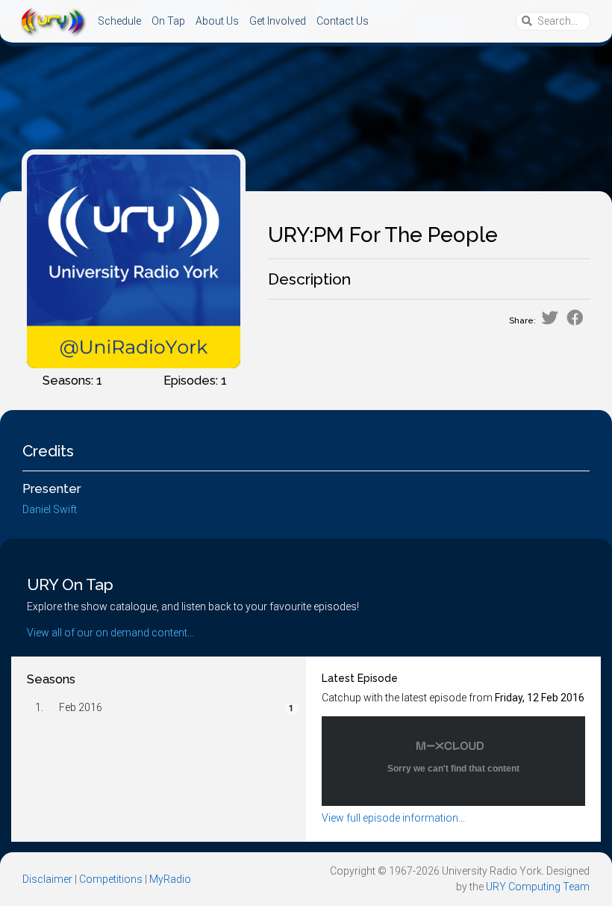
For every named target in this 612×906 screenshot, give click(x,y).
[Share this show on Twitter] (550, 318)
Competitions (111, 879)
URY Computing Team (538, 887)
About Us (217, 21)
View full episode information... (393, 818)
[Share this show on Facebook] (575, 318)
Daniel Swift (49, 509)
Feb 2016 (80, 707)
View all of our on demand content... (110, 633)
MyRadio (170, 879)
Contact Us (342, 21)
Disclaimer (47, 879)
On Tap (168, 21)
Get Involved (277, 21)
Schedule (119, 21)
